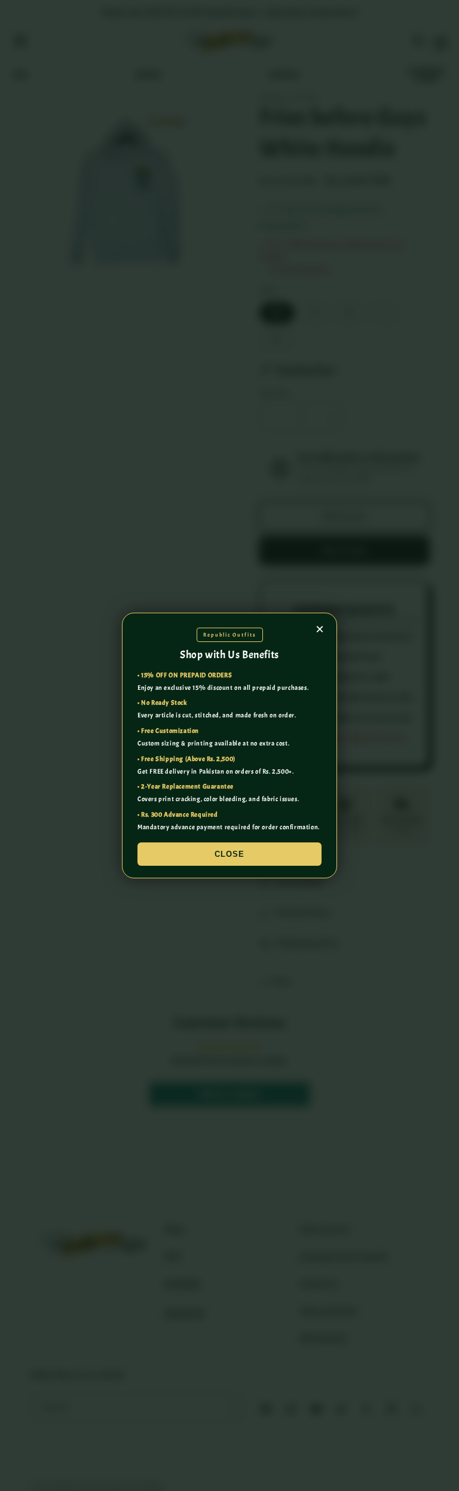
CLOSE (229, 854)
